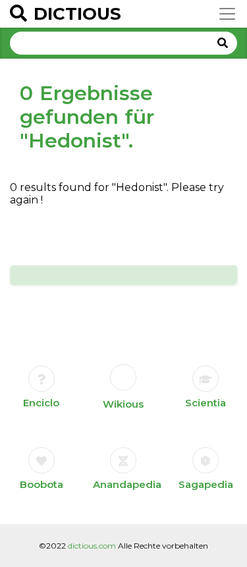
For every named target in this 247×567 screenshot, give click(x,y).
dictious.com (92, 546)
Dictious (77, 13)
